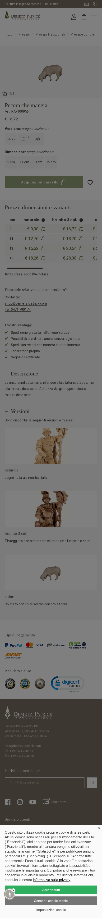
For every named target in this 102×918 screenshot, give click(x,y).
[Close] (13, 890)
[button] (10, 894)
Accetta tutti (51, 890)
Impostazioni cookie (51, 910)
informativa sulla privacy (51, 880)
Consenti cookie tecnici (51, 901)
